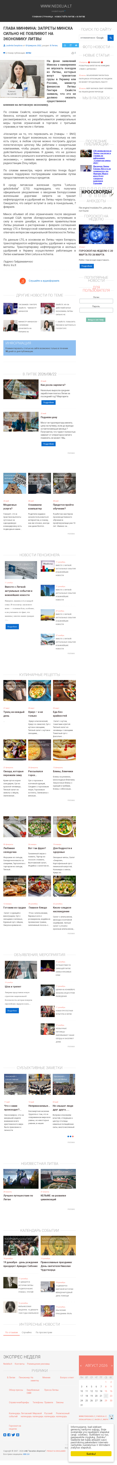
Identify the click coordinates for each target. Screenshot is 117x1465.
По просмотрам (44, 1332)
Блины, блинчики (63, 771)
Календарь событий (18, 1239)
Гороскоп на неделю (94, 227)
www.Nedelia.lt (56, 5)
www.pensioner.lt (87, 1416)
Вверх (105, 1419)
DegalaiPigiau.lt (86, 1419)
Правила (48, 1402)
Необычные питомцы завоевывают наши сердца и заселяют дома (65, 1035)
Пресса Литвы (51, 1390)
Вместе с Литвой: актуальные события (20, 568)
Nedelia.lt (7, 1364)
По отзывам (11, 1332)
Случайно (27, 1332)
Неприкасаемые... (39, 1105)
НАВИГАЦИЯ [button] (58, 11)
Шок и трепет (13, 986)
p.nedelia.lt (101, 1416)
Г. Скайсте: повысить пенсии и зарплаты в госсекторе (66, 325)
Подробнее (48, 402)
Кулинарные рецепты (14, 685)
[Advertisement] (58, 462)
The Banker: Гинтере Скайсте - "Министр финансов (27, 308)
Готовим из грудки (14, 907)
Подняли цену (49, 417)
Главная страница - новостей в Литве (53, 16)
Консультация (14, 382)
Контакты (20, 1364)
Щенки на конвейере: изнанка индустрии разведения (65, 993)
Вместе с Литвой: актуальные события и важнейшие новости (18, 590)
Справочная (15, 1402)
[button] (9, 1093)
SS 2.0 (26, 1454)
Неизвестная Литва (18, 1172)
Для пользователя (96, 289)
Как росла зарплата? (53, 385)
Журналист (12, 385)
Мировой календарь (56, 1242)
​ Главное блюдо (37, 907)
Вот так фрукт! (37, 848)
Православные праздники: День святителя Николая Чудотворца (56, 1266)
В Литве (81, 16)
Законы (60, 1402)
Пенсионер (13, 564)
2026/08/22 (47, 374)
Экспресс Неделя (12, 682)
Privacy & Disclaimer (56, 1451)
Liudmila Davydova (14, 45)
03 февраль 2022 (33, 45)
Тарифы (25, 1402)
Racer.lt (98, 1419)
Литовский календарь (20, 1242)
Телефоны (38, 1402)
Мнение (46, 1377)
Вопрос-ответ (67, 1377)
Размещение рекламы (38, 1364)
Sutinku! (91, 1454)
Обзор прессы (16, 1390)
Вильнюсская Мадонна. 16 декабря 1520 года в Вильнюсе (28, 1310)
